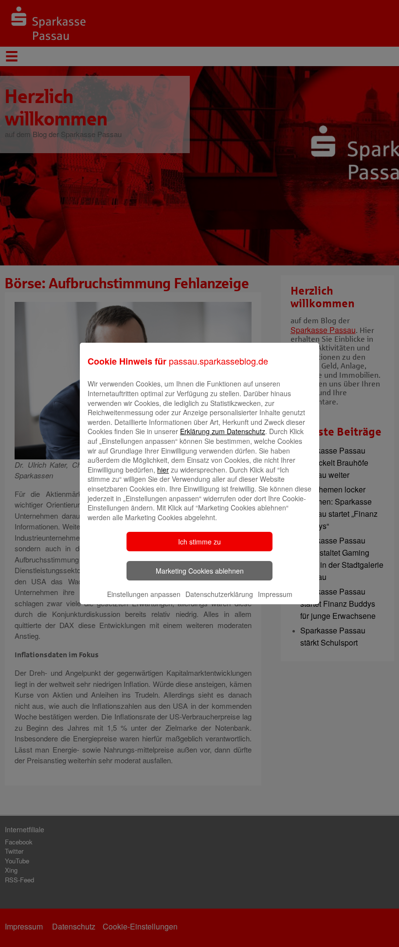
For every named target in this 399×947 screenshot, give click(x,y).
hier (163, 469)
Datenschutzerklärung (219, 594)
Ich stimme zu (199, 541)
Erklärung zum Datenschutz (222, 431)
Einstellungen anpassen (144, 594)
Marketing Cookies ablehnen (200, 571)
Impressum (275, 594)
